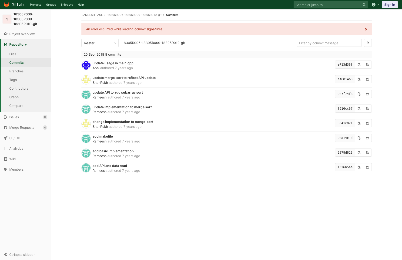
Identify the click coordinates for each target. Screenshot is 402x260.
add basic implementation (113, 151)
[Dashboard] (14, 4)
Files (12, 54)
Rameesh (100, 97)
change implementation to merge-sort (123, 122)
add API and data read (110, 166)
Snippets (67, 4)
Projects (35, 4)
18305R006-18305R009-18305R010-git (153, 43)
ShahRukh (100, 82)
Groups (51, 4)
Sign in (389, 5)
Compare (16, 106)
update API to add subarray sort (118, 92)
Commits (16, 62)
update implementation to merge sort (122, 107)
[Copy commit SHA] (359, 65)
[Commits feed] (368, 43)
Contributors (18, 88)
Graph (14, 97)
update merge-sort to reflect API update (124, 78)
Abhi (96, 68)
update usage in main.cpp (113, 63)
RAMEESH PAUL (92, 15)
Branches (16, 71)
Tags (13, 80)
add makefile (103, 136)
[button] (25, 254)
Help (81, 4)
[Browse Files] (367, 65)
